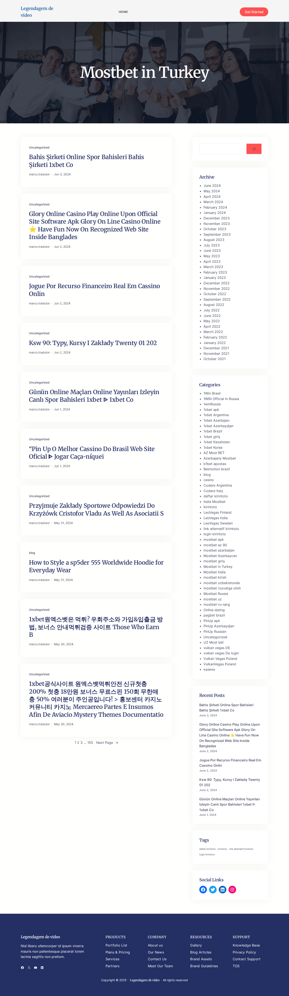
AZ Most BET (214, 453)
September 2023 (217, 234)
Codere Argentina (218, 485)
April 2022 (212, 326)
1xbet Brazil (213, 431)
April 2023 (212, 261)
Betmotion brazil (217, 469)
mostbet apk (214, 539)
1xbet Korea (213, 447)
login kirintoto (215, 534)
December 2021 (216, 348)
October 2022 (215, 294)
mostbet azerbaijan (219, 550)
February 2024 (215, 207)
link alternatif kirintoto (221, 529)
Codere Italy (213, 491)
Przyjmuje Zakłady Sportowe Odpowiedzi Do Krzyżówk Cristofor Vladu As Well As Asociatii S (96, 509)
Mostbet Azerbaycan (220, 556)
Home (123, 12)
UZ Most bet (214, 642)
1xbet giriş (212, 437)
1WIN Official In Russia (221, 399)
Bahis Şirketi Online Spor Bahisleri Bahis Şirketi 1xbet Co (86, 160)
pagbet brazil (214, 615)
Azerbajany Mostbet (220, 458)
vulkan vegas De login (221, 653)
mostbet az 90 (215, 545)
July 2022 (212, 310)
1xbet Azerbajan (216, 420)
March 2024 (213, 202)
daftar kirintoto (216, 496)
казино (209, 669)
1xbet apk (211, 409)
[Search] (253, 149)
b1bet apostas (215, 464)
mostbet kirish (215, 577)
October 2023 (215, 229)
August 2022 (214, 305)
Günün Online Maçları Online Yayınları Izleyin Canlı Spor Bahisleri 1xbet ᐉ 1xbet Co (94, 395)
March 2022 (213, 332)
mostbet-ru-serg (217, 604)
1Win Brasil (212, 393)
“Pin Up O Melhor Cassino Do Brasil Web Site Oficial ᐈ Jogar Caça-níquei (91, 452)
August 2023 (214, 240)
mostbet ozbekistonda (222, 583)
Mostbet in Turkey (218, 566)
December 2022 (217, 283)
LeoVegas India (216, 518)
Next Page (107, 742)
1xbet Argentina (216, 415)
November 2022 (217, 288)
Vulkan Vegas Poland (220, 658)
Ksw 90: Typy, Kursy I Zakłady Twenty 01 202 (93, 343)
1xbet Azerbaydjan (218, 426)
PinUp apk (212, 621)
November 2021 (216, 353)
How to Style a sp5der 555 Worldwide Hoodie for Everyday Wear (96, 566)
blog (32, 552)
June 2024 (212, 185)
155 (90, 742)
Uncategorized (39, 147)
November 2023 (217, 223)
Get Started (254, 12)
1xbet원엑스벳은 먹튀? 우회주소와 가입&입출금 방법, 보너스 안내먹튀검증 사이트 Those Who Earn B (96, 626)
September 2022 (217, 299)
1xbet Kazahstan (217, 442)
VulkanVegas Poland (220, 664)
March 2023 (213, 267)
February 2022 (215, 337)
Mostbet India (215, 572)
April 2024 (212, 196)
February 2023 (215, 272)
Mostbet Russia (216, 594)
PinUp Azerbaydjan (219, 626)
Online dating (214, 610)
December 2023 (217, 218)
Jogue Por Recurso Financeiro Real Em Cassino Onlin (94, 289)
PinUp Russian (215, 631)
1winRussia (212, 404)
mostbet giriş (214, 561)
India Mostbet (215, 501)
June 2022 (212, 316)
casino (209, 480)
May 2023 (212, 256)
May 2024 (212, 191)
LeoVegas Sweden (218, 523)
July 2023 (212, 245)
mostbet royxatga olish (222, 588)
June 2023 (212, 250)
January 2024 (215, 212)
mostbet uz (213, 599)
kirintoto (210, 507)
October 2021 (215, 359)
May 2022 (212, 321)
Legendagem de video (40, 936)
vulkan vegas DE (217, 648)
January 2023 (215, 277)
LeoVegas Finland (217, 512)
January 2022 (215, 343)
